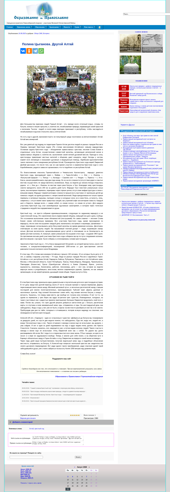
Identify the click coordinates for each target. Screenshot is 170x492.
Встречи (46, 33)
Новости (67, 27)
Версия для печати (28, 418)
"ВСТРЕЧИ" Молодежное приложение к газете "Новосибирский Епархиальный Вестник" (137, 188)
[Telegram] (35, 51)
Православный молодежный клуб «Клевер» (138, 142)
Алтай (31, 428)
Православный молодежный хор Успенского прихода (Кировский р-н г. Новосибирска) (141, 162)
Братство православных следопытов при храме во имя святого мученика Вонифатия (142, 145)
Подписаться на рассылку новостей (141, 220)
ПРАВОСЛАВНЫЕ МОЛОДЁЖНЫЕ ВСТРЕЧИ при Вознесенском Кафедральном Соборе (140, 174)
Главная (10, 27)
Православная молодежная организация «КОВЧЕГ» (141, 181)
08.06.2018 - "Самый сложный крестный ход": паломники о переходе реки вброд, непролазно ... (53, 388)
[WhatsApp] (41, 51)
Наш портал (88, 27)
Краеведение (54, 27)
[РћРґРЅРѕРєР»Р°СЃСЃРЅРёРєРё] (29, 51)
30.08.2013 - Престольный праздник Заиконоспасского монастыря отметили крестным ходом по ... (54, 401)
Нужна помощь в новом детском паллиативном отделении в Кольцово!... (146, 107)
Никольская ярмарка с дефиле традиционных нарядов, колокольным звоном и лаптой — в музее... (146, 87)
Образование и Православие (67, 376)
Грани (77, 27)
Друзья (131, 125)
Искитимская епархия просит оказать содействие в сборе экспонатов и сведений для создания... (146, 101)
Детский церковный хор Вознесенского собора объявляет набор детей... (146, 94)
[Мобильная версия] (99, 27)
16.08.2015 (22, 33)
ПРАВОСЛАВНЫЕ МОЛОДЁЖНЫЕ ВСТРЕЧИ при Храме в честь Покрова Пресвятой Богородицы (140, 152)
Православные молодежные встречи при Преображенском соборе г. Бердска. (137, 155)
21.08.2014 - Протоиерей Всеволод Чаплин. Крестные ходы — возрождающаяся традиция (52, 395)
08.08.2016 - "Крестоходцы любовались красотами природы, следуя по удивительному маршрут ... (54, 391)
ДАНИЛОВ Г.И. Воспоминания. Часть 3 (135, 215)
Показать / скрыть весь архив (31, 483)
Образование (40, 27)
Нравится (124, 125)
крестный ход (39, 428)
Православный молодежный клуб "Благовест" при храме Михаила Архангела (140, 166)
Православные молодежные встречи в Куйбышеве (140, 172)
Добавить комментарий (22, 422)
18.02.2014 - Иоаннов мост (31, 398)
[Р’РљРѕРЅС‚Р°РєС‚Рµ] (23, 51)
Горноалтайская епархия (92, 376)
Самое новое (141, 32)
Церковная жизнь (23, 27)
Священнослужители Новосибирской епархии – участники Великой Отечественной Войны (41, 23)
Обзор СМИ (38, 33)
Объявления (141, 81)
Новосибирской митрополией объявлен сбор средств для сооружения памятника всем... (145, 111)
